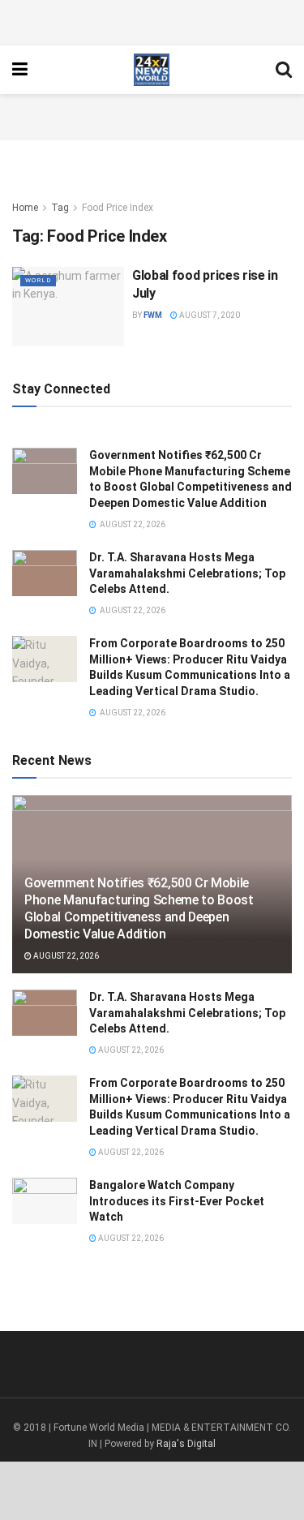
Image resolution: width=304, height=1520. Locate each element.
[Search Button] (284, 69)
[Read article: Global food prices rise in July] (68, 307)
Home (25, 207)
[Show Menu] (20, 69)
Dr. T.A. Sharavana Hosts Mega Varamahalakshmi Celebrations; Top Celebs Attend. (187, 573)
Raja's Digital (186, 1443)
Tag (60, 207)
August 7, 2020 (209, 315)
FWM (152, 315)
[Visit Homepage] (151, 70)
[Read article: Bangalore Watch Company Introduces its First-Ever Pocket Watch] (44, 1201)
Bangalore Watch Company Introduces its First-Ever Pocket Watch (176, 1201)
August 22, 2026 (65, 955)
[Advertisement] (152, 20)
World (38, 280)
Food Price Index (117, 207)
